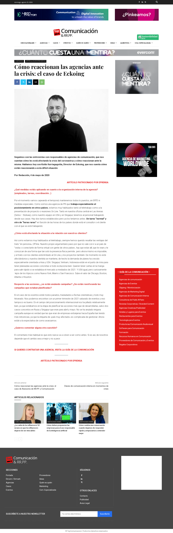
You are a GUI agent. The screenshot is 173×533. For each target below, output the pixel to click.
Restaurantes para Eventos (130, 316)
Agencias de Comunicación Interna (134, 296)
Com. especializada (22, 422)
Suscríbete (105, 514)
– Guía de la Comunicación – (134, 272)
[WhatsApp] (42, 82)
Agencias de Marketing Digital (131, 292)
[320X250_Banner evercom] (136, 96)
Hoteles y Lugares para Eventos (132, 312)
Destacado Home (54, 422)
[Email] (35, 82)
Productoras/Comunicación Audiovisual (136, 324)
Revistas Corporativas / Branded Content (136, 304)
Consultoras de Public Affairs (131, 300)
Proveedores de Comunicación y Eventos (136, 340)
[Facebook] (139, 2)
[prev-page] (16, 439)
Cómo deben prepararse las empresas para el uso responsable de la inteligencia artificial (61, 428)
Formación (123, 332)
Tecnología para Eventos (129, 320)
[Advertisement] (137, 117)
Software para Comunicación (131, 328)
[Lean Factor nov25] (61, 22)
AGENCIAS (19, 61)
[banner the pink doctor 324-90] (137, 23)
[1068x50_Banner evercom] (86, 58)
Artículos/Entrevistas (36, 61)
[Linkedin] (142, 2)
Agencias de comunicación (130, 279)
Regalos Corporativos (128, 344)
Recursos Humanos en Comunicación (135, 336)
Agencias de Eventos (128, 283)
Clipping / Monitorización (129, 288)
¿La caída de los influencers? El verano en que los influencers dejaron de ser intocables (26, 428)
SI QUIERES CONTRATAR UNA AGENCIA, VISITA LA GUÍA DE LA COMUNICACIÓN (54, 349)
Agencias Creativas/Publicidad (132, 308)
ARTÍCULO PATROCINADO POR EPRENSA (87, 182)
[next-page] (20, 439)
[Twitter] (145, 2)
